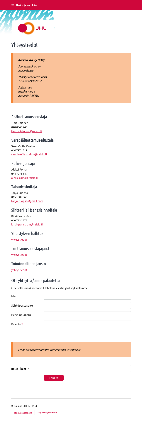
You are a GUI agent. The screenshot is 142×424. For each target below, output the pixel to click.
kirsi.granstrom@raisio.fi (27, 224)
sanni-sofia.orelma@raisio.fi (29, 154)
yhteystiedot (19, 239)
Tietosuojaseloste (21, 412)
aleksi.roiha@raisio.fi (24, 177)
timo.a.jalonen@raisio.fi (26, 131)
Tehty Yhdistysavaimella (47, 412)
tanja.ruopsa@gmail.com (27, 201)
